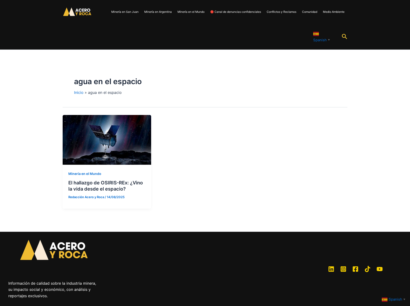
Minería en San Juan (125, 12)
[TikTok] (367, 269)
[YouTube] (380, 269)
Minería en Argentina (158, 12)
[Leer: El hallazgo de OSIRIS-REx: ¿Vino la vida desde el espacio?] (107, 139)
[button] (345, 37)
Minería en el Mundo (191, 12)
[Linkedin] (331, 269)
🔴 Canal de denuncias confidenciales (235, 12)
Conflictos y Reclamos (281, 12)
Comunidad (309, 12)
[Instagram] (343, 269)
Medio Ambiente (334, 12)
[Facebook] (355, 269)
